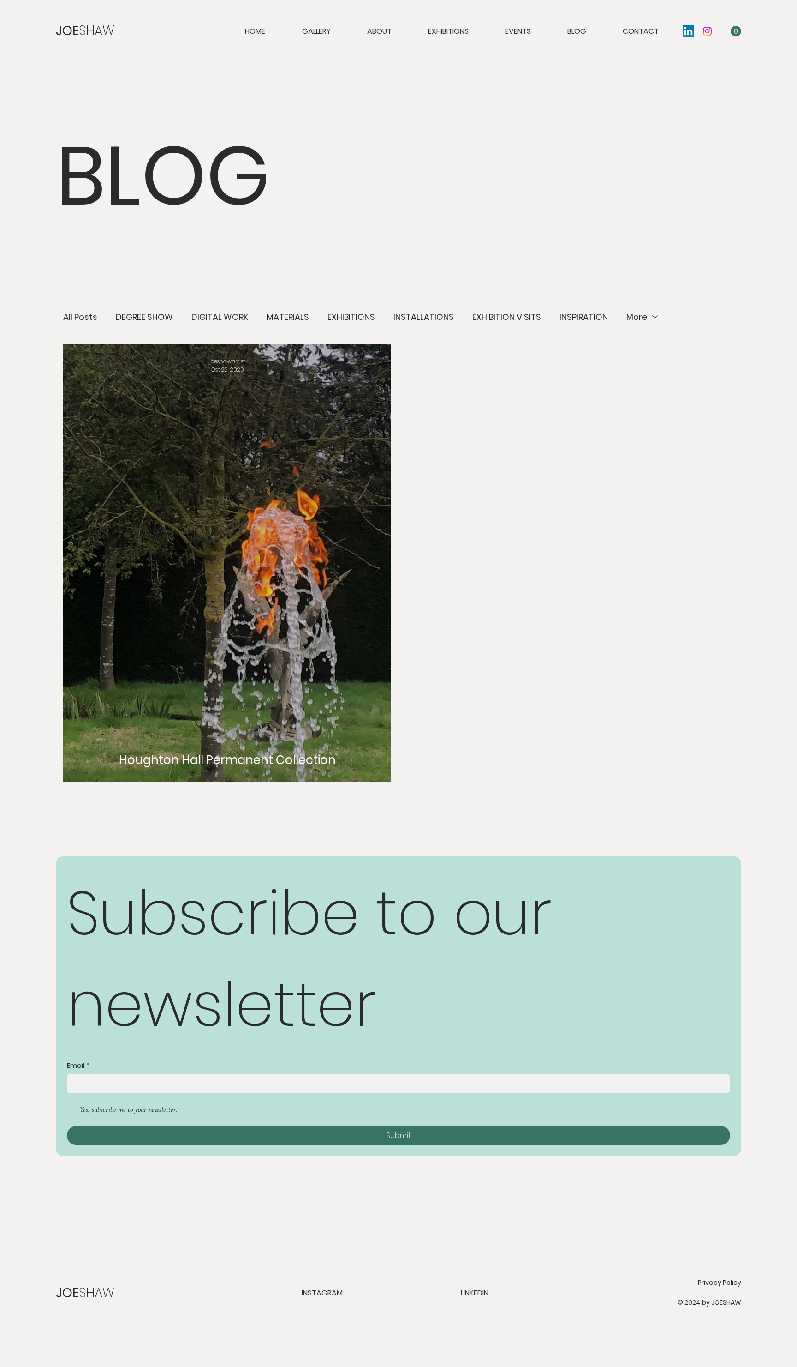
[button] (736, 31)
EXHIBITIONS (351, 317)
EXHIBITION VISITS (506, 317)
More (636, 317)
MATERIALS (288, 317)
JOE (85, 31)
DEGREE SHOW (144, 317)
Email (78, 1065)
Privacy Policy (719, 1282)
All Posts (80, 317)
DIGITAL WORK (219, 317)
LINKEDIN (474, 1293)
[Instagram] (707, 31)
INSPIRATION (583, 317)
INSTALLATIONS (423, 317)
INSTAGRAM (322, 1293)
